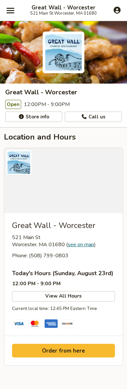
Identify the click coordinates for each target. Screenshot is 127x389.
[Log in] (117, 10)
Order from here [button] (63, 351)
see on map (81, 244)
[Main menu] (10, 10)
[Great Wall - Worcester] (63, 180)
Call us (96, 117)
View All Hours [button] (63, 296)
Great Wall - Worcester (63, 8)
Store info (36, 117)
